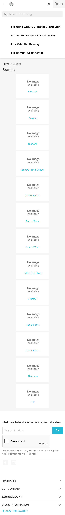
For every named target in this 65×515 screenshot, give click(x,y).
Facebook (5, 462)
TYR (32, 402)
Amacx (32, 118)
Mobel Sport (32, 324)
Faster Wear (32, 247)
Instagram (13, 462)
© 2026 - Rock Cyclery (15, 510)
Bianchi (32, 144)
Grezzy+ (33, 299)
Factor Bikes (33, 221)
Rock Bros (32, 350)
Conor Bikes (32, 195)
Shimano (33, 376)
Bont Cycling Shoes (32, 169)
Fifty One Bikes (32, 273)
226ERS (32, 92)
